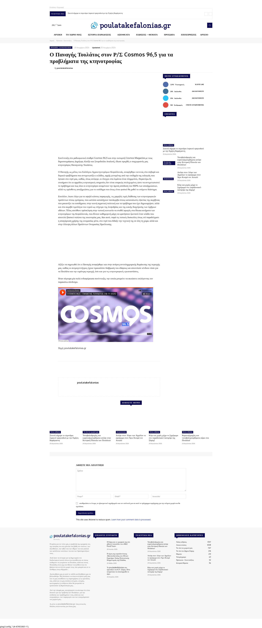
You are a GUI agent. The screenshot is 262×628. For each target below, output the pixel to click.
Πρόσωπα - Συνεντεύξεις (64, 41)
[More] (209, 68)
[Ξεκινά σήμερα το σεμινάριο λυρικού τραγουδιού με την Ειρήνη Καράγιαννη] (183, 131)
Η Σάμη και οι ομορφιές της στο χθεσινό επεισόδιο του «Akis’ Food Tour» (118, 544)
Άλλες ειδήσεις (168, 145)
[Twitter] (199, 25)
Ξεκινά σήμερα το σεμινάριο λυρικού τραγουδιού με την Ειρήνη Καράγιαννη (95, 13)
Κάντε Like (199, 84)
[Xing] (78, 387)
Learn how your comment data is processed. (131, 519)
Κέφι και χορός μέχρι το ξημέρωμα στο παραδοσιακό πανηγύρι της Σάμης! (189, 187)
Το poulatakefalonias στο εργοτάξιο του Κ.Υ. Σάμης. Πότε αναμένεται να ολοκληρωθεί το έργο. (118, 570)
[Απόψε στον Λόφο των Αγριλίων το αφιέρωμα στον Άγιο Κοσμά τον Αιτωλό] (169, 176)
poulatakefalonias (65, 68)
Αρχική (52, 41)
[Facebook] (191, 25)
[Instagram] (195, 25)
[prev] (206, 14)
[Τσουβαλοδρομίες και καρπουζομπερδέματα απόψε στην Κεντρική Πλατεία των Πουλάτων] (169, 161)
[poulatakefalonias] (52, 68)
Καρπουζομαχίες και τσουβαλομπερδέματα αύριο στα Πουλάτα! (195, 438)
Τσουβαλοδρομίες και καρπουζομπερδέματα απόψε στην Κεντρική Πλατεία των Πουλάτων (189, 161)
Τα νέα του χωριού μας (167, 163)
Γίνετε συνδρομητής (195, 105)
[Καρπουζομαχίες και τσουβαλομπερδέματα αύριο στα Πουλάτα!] (197, 419)
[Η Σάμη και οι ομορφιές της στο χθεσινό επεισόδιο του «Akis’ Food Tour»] (99, 545)
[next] (210, 14)
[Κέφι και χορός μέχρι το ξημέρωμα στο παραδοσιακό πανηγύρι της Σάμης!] (169, 189)
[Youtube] (202, 25)
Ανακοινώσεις (168, 179)
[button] (209, 25)
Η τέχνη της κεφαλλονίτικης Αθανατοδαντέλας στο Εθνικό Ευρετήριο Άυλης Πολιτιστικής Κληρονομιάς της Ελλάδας (118, 557)
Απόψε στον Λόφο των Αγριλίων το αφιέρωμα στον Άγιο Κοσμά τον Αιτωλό (189, 174)
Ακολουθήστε (198, 91)
